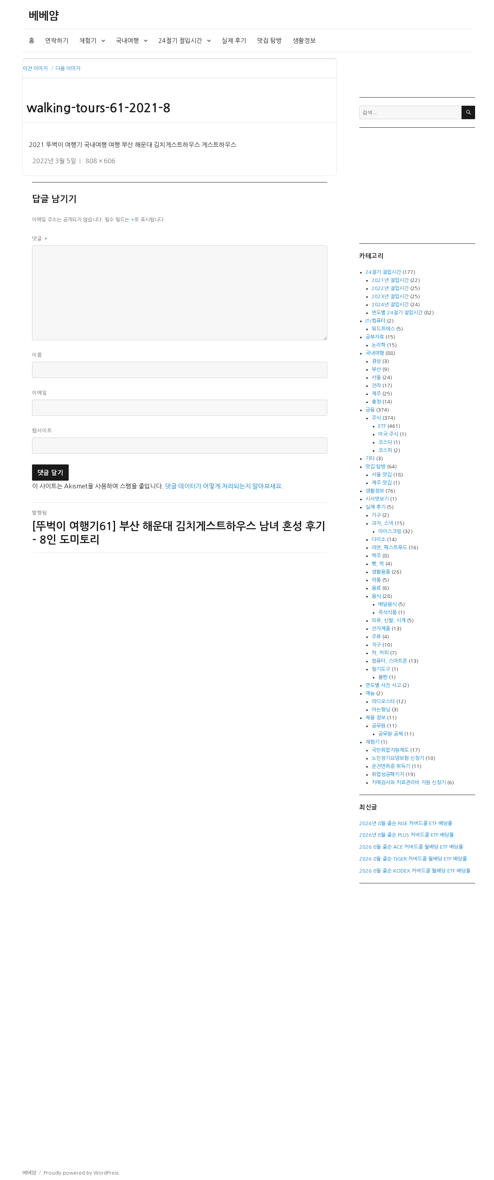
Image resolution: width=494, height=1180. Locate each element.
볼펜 (382, 677)
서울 (376, 377)
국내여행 (127, 40)
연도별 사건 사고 (383, 685)
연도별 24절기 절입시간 (397, 312)
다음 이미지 (68, 68)
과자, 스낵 (382, 523)
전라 (376, 385)
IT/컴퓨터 (375, 320)
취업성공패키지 (388, 774)
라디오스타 (383, 701)
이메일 (39, 392)
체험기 (87, 40)
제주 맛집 (382, 482)
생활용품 (381, 571)
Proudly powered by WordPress (81, 1172)
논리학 (379, 345)
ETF (382, 426)
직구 (376, 644)
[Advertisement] (418, 185)
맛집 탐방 (269, 40)
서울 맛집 (382, 474)
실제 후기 (234, 40)
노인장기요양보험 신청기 (398, 758)
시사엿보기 (377, 498)
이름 (37, 355)
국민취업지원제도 (390, 750)
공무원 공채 (390, 733)
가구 (376, 515)
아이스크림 (389, 531)
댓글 (40, 238)
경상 (376, 361)
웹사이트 (42, 430)
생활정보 (304, 40)
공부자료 (374, 336)
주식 (376, 417)
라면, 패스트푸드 (389, 547)
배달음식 (387, 604)
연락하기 (56, 40)
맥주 (376, 555)
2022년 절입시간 (390, 288)
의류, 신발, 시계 (389, 620)
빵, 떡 (378, 563)
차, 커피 (380, 652)
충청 (376, 401)
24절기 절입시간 (180, 40)
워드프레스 (383, 328)
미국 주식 (388, 434)
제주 (376, 393)
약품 (376, 579)
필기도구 (381, 669)
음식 (376, 596)
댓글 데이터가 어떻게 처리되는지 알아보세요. (224, 486)
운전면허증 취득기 (391, 766)
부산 (376, 369)
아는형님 (381, 709)
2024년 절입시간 (390, 304)
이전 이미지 (35, 68)
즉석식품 (387, 612)
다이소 (379, 539)
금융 (370, 409)
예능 (370, 693)
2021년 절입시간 (390, 280)
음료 (376, 588)
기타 (370, 458)
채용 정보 (375, 717)
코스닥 (385, 442)
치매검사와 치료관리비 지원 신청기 (409, 782)
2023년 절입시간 (390, 296)
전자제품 (381, 628)
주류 (376, 636)
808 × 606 (100, 161)
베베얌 (44, 15)
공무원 (379, 725)
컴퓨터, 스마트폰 (389, 660)
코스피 (385, 450)
